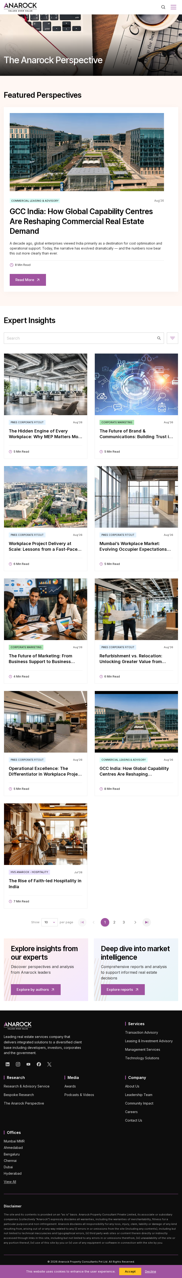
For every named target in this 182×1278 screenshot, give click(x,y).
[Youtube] (28, 1064)
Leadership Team (138, 1095)
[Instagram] (18, 1064)
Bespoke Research (19, 1095)
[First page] (82, 922)
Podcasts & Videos (79, 1095)
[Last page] (146, 922)
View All (10, 1182)
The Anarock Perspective (24, 1103)
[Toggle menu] (173, 7)
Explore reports (120, 989)
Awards (70, 1086)
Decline (150, 1271)
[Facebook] (39, 1064)
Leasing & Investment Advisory (149, 1041)
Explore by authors (33, 989)
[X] (49, 1064)
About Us (132, 1086)
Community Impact (139, 1103)
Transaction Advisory (141, 1032)
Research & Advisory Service (27, 1086)
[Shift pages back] (93, 922)
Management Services (142, 1049)
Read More (24, 279)
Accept (130, 1271)
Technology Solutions (142, 1058)
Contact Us (133, 1120)
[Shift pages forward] (135, 922)
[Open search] (163, 7)
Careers (131, 1112)
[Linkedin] (7, 1064)
